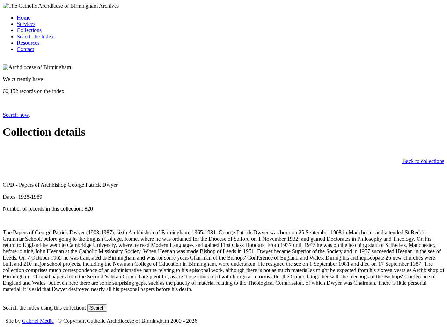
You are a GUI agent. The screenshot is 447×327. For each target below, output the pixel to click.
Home (23, 18)
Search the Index (35, 37)
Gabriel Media (38, 321)
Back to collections (423, 161)
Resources (28, 43)
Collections (29, 30)
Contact (25, 49)
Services (26, 24)
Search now (16, 115)
